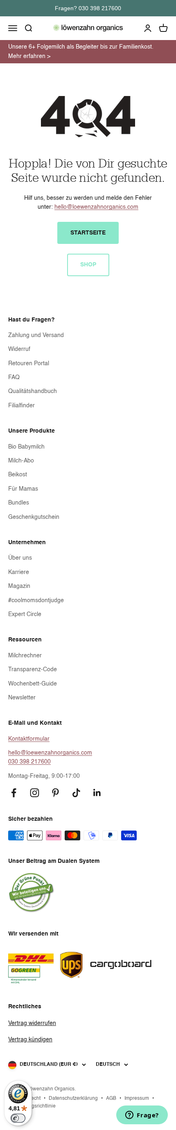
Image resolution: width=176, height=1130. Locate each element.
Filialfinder (21, 406)
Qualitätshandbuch (32, 391)
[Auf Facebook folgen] (13, 792)
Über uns (20, 558)
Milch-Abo (21, 461)
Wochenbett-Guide (32, 684)
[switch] (18, 1118)
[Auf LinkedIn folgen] (97, 792)
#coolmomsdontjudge (36, 600)
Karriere (18, 572)
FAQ (14, 377)
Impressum (136, 1098)
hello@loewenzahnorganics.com (96, 207)
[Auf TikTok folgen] (76, 792)
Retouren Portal (28, 363)
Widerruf (19, 349)
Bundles (18, 503)
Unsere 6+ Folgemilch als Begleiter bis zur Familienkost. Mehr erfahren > (80, 51)
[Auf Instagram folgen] (34, 792)
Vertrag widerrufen (32, 1023)
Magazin (19, 586)
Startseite (88, 233)
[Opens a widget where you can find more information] (142, 1115)
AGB (111, 1098)
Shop (88, 265)
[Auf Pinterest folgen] (55, 792)
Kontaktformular (29, 739)
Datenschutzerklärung (73, 1098)
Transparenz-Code (32, 669)
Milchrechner (25, 656)
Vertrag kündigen (30, 1040)
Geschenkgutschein (33, 517)
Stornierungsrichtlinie (32, 1106)
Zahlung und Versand (36, 335)
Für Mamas (23, 489)
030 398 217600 (29, 762)
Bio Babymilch (26, 447)
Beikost (17, 475)
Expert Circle (24, 614)
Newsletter (22, 698)
